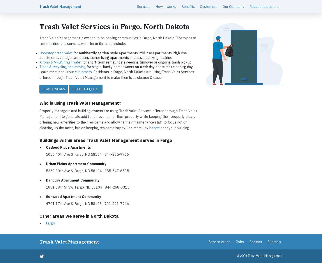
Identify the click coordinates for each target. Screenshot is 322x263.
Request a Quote (85, 89)
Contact (255, 242)
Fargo (50, 223)
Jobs (240, 242)
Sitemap (274, 242)
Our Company (233, 6)
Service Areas (219, 242)
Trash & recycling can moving (62, 67)
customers (83, 72)
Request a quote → (264, 6)
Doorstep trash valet (56, 53)
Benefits (188, 6)
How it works (166, 6)
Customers (208, 6)
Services (143, 6)
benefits (155, 128)
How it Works (53, 89)
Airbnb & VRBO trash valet (60, 62)
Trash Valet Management (60, 6)
